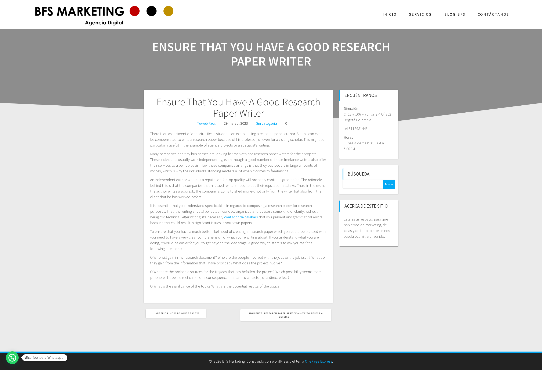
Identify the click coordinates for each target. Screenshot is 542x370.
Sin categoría (266, 123)
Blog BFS (454, 14)
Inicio (390, 14)
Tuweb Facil (206, 123)
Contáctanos (493, 14)
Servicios (420, 14)
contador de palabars (241, 217)
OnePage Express (318, 361)
